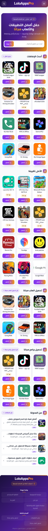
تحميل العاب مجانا (35, 523)
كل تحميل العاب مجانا (11, 290)
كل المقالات (8, 412)
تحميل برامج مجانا (12, 517)
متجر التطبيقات (35, 517)
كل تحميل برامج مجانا (11, 349)
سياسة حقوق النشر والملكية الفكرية (35, 507)
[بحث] (4, 3)
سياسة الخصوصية (35, 494)
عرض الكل (8, 56)
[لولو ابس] (24, 3)
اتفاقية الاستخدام (12, 494)
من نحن (35, 500)
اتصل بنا (12, 500)
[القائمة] (44, 3)
